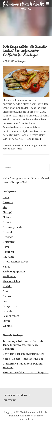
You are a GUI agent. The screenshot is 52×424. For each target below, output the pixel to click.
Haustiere (8, 256)
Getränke (8, 232)
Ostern (7, 296)
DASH (6, 197)
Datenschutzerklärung (16, 395)
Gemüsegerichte (12, 227)
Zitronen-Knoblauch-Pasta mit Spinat (26, 372)
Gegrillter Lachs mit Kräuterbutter (23, 353)
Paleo (6, 301)
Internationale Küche (15, 261)
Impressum (9, 399)
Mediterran (9, 276)
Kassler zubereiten (12, 148)
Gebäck (7, 222)
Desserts (8, 202)
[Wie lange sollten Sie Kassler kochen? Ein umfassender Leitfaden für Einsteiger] (26, 96)
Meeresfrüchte (11, 281)
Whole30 (8, 325)
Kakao (6, 266)
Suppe (6, 320)
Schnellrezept (11, 315)
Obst (5, 291)
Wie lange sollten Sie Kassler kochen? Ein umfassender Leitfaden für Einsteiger (25, 50)
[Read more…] (33, 138)
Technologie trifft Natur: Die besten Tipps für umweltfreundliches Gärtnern (24, 345)
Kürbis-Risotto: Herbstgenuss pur (23, 358)
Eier (5, 207)
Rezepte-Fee (18, 182)
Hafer (6, 246)
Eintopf (7, 212)
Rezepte (26, 145)
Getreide (8, 236)
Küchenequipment (14, 271)
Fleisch (17, 145)
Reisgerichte (10, 306)
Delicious (14, 415)
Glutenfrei (9, 241)
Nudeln (7, 286)
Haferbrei (8, 251)
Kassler (43, 145)
